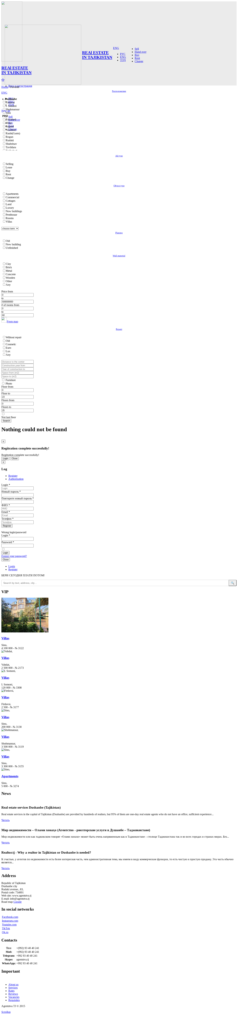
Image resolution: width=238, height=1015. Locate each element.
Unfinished (12, 247)
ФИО (5, 505)
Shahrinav (11, 143)
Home (4, 86)
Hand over (140, 51)
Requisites (14, 1000)
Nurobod (11, 129)
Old (8, 240)
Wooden (10, 277)
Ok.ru (5, 932)
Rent (137, 58)
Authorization (16, 478)
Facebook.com (10, 916)
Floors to (6, 407)
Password (7, 542)
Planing (119, 232)
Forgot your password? (14, 556)
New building (13, 244)
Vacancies (13, 997)
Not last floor (8, 417)
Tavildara (11, 147)
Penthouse (11, 214)
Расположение (119, 91)
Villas (9, 221)
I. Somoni (11, 105)
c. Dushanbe (9, 98)
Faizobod (11, 119)
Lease (9, 167)
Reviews (13, 993)
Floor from (7, 386)
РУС (122, 53)
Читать (5, 820)
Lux (8, 351)
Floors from (7, 400)
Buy (137, 55)
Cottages (10, 200)
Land (8, 204)
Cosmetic (11, 344)
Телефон (7, 518)
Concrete (11, 274)
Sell (10, 116)
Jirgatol (10, 126)
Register (12, 475)
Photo (9, 383)
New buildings (14, 211)
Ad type (119, 155)
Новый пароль (11, 491)
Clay (8, 263)
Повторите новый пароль (17, 498)
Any (8, 284)
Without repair (13, 337)
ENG (4, 92)
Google (17, 901)
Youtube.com (9, 924)
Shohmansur (13, 109)
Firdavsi (10, 102)
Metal (9, 270)
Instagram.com (10, 920)
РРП (5, 115)
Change (139, 61)
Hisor (9, 122)
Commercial (12, 197)
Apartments (12, 193)
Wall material (119, 255)
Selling (9, 163)
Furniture (11, 380)
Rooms (10, 218)
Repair (119, 329)
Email (5, 511)
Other (9, 281)
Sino (8, 112)
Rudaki (10, 140)
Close (14, 458)
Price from (7, 291)
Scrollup (6, 1011)
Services (13, 987)
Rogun (9, 136)
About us (13, 984)
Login (5, 458)
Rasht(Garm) (13, 133)
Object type (119, 185)
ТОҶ (123, 60)
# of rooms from (10, 305)
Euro (8, 347)
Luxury (10, 207)
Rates (11, 990)
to (2, 298)
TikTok (6, 928)
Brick (9, 267)
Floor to (5, 393)
